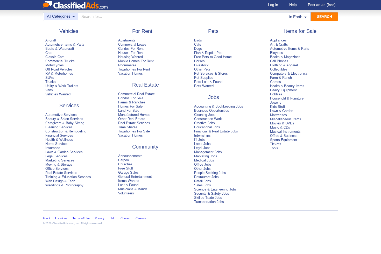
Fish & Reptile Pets (208, 53)
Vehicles (68, 31)
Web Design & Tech (60, 181)
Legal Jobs (202, 148)
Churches (125, 164)
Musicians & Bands (132, 189)
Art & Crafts (279, 44)
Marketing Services (59, 160)
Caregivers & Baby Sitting (64, 123)
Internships (202, 135)
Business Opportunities (211, 110)
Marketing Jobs (205, 156)
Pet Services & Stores (211, 73)
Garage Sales (128, 172)
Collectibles (278, 69)
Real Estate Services (61, 173)
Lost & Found (128, 185)
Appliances (278, 40)
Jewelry (275, 102)
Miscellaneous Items (285, 119)
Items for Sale (300, 31)
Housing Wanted (130, 57)
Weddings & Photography (64, 185)
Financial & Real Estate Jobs (216, 131)
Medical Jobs (204, 160)
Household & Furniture (287, 98)
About (46, 218)
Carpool (124, 160)
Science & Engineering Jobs (215, 189)
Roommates (127, 65)
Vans (49, 90)
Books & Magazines (285, 57)
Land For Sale (128, 110)
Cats (197, 44)
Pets (213, 31)
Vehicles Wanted (57, 94)
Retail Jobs (202, 181)
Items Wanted (128, 181)
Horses (199, 61)
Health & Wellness (59, 140)
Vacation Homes (130, 73)
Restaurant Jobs (206, 177)
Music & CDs (280, 127)
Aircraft (50, 40)
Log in (273, 5)
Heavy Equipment (283, 90)
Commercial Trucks (60, 61)
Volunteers (126, 193)
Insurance (52, 148)
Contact (125, 218)
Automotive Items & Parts (64, 44)
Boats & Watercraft (59, 49)
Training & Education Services (68, 177)
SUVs (49, 78)
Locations (61, 218)
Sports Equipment (283, 140)
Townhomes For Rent (134, 69)
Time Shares (127, 127)
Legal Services (56, 156)
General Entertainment (135, 177)
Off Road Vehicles (59, 69)
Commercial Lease (132, 44)
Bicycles (276, 53)
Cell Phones (279, 61)
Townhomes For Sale (134, 131)
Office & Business (284, 136)
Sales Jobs (202, 185)
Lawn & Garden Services (64, 152)
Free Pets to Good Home (213, 57)
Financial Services (59, 135)
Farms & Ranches (131, 102)
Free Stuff (125, 168)
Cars (48, 53)
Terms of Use (81, 218)
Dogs (198, 49)
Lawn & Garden (281, 111)
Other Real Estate (131, 119)
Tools (274, 148)
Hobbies (276, 94)
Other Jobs (202, 169)
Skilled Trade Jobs (208, 198)
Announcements (130, 156)
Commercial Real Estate (136, 94)
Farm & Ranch (281, 78)
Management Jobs (208, 152)
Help (293, 5)
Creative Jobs (204, 123)
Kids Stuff (277, 107)
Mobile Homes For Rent (136, 61)
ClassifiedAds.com (63, 223)
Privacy (99, 218)
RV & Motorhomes (59, 73)
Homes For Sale (130, 106)
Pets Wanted (204, 86)
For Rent (142, 31)
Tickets (275, 144)
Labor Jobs (202, 144)
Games (275, 82)
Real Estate (145, 85)
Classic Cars (55, 57)
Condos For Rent (131, 49)
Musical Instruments (285, 131)
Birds (198, 40)
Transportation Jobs (209, 202)
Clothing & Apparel (284, 65)
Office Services (57, 169)
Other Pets (202, 69)
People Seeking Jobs (210, 173)
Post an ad (322, 5)
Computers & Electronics (289, 73)
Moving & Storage (58, 164)
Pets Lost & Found (208, 82)
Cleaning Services (59, 127)
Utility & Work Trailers (61, 86)
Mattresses (278, 115)
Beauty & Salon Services (64, 119)
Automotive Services (61, 115)
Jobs (213, 97)
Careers (141, 218)
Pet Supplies (203, 78)
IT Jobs (200, 140)
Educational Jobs (207, 127)
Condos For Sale (130, 98)
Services (69, 105)
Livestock (201, 65)
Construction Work (208, 119)
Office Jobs (202, 164)
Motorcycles (54, 65)
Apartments (127, 40)
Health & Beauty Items (287, 86)
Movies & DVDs (282, 123)
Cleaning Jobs (204, 115)
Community (145, 147)
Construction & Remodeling (65, 131)
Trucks (50, 82)
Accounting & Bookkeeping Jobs (218, 106)
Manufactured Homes (134, 115)
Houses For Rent (131, 53)
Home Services (56, 144)
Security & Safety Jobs (211, 193)
